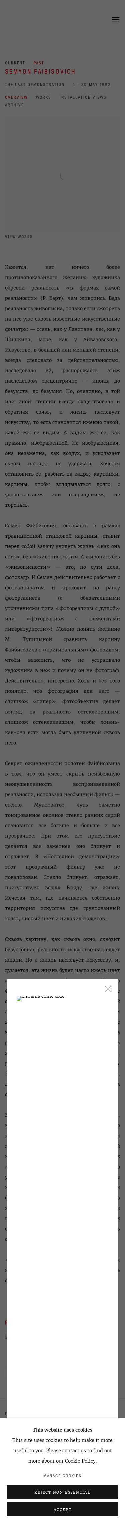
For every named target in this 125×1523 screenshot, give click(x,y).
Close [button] (107, 991)
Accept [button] (63, 1509)
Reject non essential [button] (62, 1492)
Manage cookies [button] (62, 1475)
